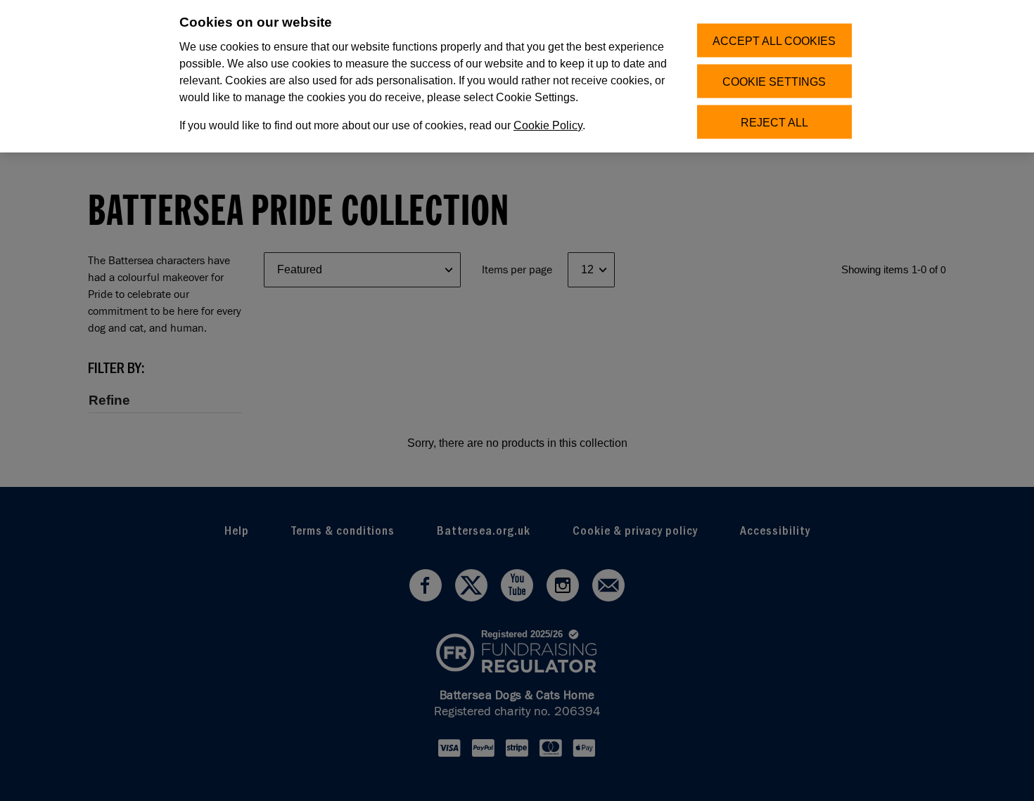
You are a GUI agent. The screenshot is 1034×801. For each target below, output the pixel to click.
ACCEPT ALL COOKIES (774, 40)
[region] (517, 76)
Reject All (774, 122)
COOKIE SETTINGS (774, 81)
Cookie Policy (547, 125)
